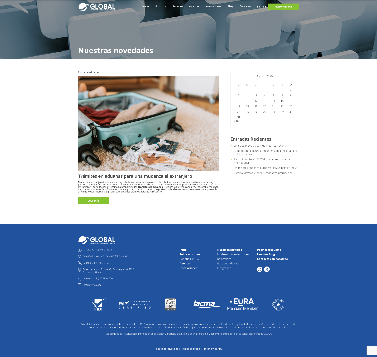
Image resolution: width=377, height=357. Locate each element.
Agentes (194, 6)
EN (264, 6)
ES (258, 6)
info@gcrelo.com (92, 285)
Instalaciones (213, 6)
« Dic (236, 121)
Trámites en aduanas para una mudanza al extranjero (135, 176)
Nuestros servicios (229, 249)
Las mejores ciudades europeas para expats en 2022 (265, 168)
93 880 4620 (106, 278)
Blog (230, 6)
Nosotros (161, 6)
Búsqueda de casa (228, 263)
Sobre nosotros (190, 254)
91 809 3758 (102, 262)
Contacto (245, 6)
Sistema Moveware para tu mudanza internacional (263, 173)
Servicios (177, 6)
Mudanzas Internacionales (233, 254)
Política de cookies (191, 348)
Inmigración (224, 268)
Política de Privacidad (166, 348)
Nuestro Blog (266, 254)
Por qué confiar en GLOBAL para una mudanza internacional (261, 160)
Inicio (145, 6)
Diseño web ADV (213, 348)
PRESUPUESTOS (283, 6)
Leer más (94, 200)
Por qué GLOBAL (190, 259)
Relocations (224, 259)
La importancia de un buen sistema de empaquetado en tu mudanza (265, 152)
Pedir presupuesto (269, 249)
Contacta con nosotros (272, 259)
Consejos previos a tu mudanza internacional (260, 145)
